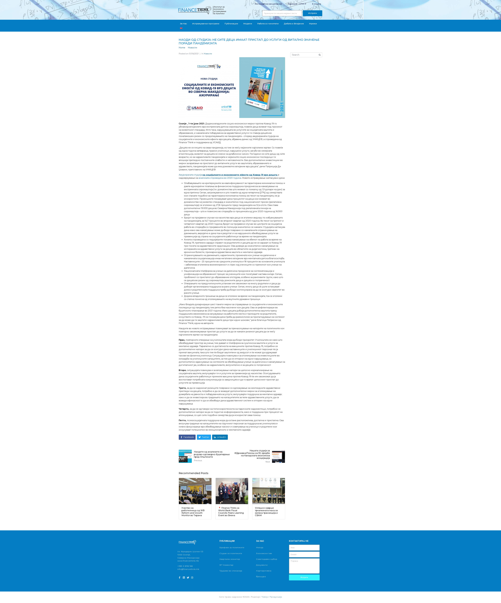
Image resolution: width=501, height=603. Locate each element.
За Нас (183, 23)
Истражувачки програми (205, 23)
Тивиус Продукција (271, 597)
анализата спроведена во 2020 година (220, 178)
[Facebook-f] (179, 577)
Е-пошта (316, 4)
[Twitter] (188, 577)
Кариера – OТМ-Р (297, 4)
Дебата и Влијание (294, 23)
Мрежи (313, 23)
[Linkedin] (184, 577)
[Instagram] (192, 577)
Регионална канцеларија (268, 4)
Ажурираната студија (228, 175)
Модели (247, 23)
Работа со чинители (268, 23)
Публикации (231, 23)
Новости (208, 54)
